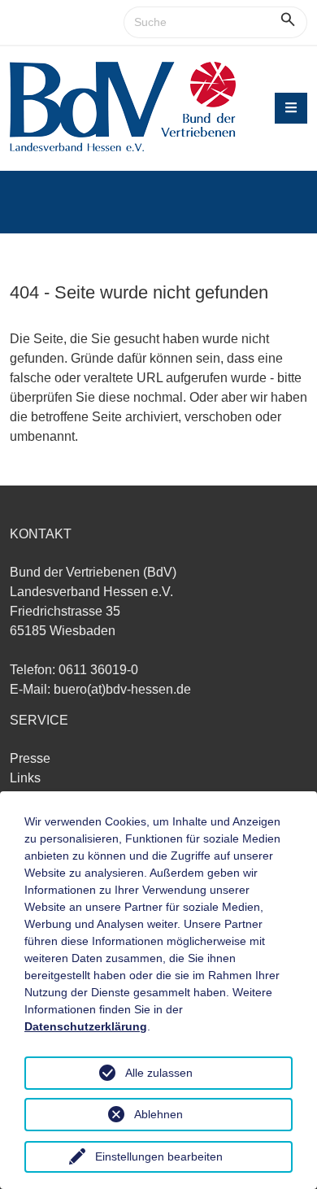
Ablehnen (158, 1114)
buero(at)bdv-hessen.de (122, 689)
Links (25, 778)
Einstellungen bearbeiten (159, 1156)
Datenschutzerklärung (85, 1026)
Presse (30, 758)
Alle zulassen (159, 1072)
